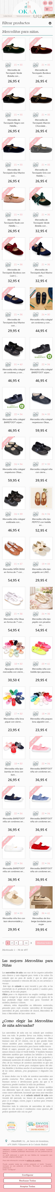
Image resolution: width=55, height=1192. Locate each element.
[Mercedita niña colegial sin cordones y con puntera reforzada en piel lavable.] (41, 298)
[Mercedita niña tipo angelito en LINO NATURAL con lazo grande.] (41, 548)
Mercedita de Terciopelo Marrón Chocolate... (41, 123)
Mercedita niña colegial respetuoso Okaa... (41, 421)
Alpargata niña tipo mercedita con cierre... (14, 670)
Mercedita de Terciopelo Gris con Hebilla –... (41, 173)
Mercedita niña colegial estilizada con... (14, 520)
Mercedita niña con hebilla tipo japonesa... (41, 670)
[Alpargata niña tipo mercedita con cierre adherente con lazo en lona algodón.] (13, 648)
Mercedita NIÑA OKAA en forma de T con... (14, 570)
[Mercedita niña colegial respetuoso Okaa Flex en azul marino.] (41, 398)
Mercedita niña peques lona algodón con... (41, 720)
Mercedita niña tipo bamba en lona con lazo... (13, 771)
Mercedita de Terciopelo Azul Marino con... (14, 173)
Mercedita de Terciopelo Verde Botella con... (14, 73)
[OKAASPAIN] (27, 6)
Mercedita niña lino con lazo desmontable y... (14, 919)
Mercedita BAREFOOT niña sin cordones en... (41, 770)
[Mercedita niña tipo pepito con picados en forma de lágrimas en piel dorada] (41, 598)
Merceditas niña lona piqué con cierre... (14, 720)
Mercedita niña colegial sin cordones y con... (41, 321)
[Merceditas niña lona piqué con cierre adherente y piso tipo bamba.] (13, 698)
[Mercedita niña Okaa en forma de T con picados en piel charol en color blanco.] (13, 598)
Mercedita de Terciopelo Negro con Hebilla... (13, 123)
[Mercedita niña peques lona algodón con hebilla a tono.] (41, 698)
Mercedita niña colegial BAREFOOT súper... (41, 371)
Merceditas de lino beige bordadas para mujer (41, 921)
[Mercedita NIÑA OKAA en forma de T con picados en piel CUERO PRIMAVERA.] (13, 548)
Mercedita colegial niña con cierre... (41, 470)
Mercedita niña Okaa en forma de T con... (14, 620)
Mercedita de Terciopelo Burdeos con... (41, 73)
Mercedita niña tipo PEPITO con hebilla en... (41, 522)
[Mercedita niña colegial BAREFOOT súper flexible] (41, 348)
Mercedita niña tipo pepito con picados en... (41, 622)
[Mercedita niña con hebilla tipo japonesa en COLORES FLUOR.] (41, 648)
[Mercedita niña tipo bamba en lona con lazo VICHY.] (13, 748)
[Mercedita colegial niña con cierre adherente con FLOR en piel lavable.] (41, 448)
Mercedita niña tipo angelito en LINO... (41, 570)
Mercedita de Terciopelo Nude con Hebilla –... (14, 223)
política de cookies (34, 1160)
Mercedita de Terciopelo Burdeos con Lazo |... (13, 272)
